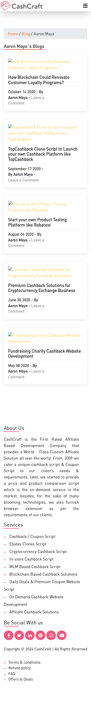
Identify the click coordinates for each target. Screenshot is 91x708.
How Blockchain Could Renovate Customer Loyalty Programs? (39, 79)
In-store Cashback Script (31, 559)
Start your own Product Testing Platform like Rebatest (37, 222)
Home (13, 33)
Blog (26, 33)
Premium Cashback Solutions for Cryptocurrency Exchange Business (41, 287)
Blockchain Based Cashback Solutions (43, 574)
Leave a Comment (23, 179)
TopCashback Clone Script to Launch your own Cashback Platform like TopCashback (43, 154)
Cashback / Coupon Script (32, 536)
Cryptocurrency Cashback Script (38, 551)
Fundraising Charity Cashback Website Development (44, 353)
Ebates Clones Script (27, 543)
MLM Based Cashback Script (34, 566)
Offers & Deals (20, 679)
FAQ (11, 673)
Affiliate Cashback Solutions (34, 611)
